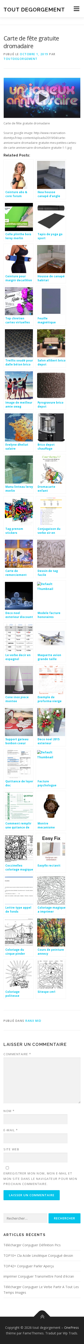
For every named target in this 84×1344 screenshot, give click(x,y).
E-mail (11, 1130)
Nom (9, 1111)
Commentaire (17, 1054)
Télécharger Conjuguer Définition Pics (32, 1245)
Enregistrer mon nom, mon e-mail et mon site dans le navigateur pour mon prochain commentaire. (40, 1178)
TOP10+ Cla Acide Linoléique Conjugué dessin (38, 1255)
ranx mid (33, 1021)
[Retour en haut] (42, 1316)
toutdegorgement (21, 59)
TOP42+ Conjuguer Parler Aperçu (29, 1266)
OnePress (71, 1327)
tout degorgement (34, 9)
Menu (76, 9)
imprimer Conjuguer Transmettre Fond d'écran (39, 1276)
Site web (11, 1149)
